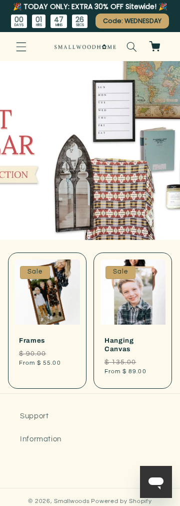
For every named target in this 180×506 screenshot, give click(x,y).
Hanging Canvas (119, 345)
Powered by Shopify (121, 501)
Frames (32, 340)
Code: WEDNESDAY (132, 21)
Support (34, 416)
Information (41, 439)
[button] (21, 46)
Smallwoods (72, 501)
